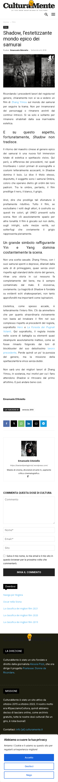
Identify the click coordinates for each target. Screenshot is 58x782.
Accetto (29, 757)
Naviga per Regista (13, 594)
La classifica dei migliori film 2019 (20, 622)
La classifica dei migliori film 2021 (20, 608)
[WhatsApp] (21, 423)
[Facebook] (6, 423)
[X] (14, 423)
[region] (29, 758)
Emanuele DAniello (19, 50)
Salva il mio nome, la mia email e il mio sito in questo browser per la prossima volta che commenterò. (28, 559)
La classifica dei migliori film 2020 (20, 615)
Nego (29, 775)
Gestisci (29, 766)
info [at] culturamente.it (29, 729)
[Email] (36, 423)
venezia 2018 (27, 409)
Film (14, 22)
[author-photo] (29, 456)
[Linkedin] (28, 423)
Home (6, 22)
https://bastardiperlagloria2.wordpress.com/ (29, 465)
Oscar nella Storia (12, 601)
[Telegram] (43, 423)
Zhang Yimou (19, 102)
